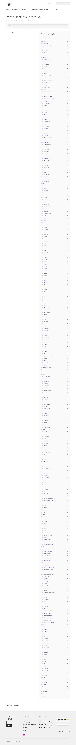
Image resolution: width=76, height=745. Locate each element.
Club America (46, 436)
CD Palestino (46, 133)
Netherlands (46, 307)
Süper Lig (44, 679)
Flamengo (46, 68)
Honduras (46, 282)
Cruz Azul (46, 441)
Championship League (46, 142)
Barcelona (46, 383)
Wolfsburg (46, 128)
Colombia (46, 250)
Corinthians (46, 64)
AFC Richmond (45, 43)
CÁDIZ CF (46, 388)
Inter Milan (46, 654)
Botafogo (46, 61)
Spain (45, 342)
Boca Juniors (46, 48)
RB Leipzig (46, 119)
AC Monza (44, 41)
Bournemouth (47, 588)
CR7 (43, 183)
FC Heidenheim (47, 103)
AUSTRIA (46, 234)
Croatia (45, 254)
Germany (46, 271)
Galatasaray (46, 211)
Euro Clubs (44, 197)
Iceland (45, 287)
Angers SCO (46, 475)
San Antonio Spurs (47, 571)
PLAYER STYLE (45, 578)
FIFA (43, 222)
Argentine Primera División (47, 45)
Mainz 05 (46, 117)
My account (50, 3)
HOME (7, 9)
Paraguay (46, 316)
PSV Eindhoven (47, 215)
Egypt (45, 261)
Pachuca (45, 447)
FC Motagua (44, 220)
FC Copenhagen (45, 218)
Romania (46, 326)
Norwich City (46, 160)
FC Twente (46, 190)
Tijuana (45, 457)
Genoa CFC (46, 652)
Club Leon (46, 438)
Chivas (45, 434)
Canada (45, 243)
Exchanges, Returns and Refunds (29, 724)
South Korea (46, 339)
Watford (45, 172)
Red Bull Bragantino (48, 80)
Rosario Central (47, 55)
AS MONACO (46, 477)
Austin (45, 521)
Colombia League (46, 176)
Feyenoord (46, 192)
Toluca (45, 459)
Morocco (46, 305)
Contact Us (25, 730)
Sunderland (46, 167)
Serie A (43, 634)
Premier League (45, 581)
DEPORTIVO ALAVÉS (48, 390)
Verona (45, 675)
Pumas (45, 450)
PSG (45, 505)
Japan (45, 298)
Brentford (46, 590)
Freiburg (45, 112)
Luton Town (44, 512)
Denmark (46, 257)
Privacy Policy (25, 728)
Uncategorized (45, 693)
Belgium (45, 236)
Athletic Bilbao (47, 376)
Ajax (45, 188)
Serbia (45, 335)
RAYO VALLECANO (47, 404)
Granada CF (46, 399)
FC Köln (45, 105)
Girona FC (46, 397)
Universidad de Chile (48, 137)
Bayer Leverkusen (47, 91)
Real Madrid (46, 415)
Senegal (45, 333)
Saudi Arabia (46, 328)
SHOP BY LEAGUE (14, 9)
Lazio (45, 659)
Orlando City (46, 537)
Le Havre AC (46, 484)
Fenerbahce (46, 208)
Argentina (46, 229)
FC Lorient (46, 482)
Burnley (45, 594)
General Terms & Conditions (28, 722)
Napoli (45, 663)
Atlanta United (47, 519)
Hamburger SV (47, 114)
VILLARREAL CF (47, 427)
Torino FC (46, 670)
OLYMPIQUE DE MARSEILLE (49, 498)
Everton (45, 601)
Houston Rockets (47, 560)
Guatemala (46, 277)
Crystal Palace (47, 599)
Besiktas (46, 682)
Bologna (46, 643)
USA (45, 360)
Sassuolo (46, 668)
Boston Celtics (47, 549)
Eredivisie (44, 186)
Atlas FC (45, 431)
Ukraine (45, 353)
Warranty (25, 727)
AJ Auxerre (46, 473)
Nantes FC (46, 493)
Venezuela (46, 362)
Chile (45, 245)
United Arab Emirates (48, 356)
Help (24, 725)
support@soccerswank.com (45, 725)
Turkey (45, 351)
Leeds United (46, 153)
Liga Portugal (45, 461)
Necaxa (45, 445)
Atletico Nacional (47, 179)
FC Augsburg (46, 101)
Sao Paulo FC (46, 84)
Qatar (45, 323)
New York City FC (47, 532)
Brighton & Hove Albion (49, 592)
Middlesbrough (47, 158)
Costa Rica (46, 252)
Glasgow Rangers (47, 213)
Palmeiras (46, 78)
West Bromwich (47, 174)
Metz (45, 491)
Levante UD (46, 402)
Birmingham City (47, 144)
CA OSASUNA (46, 385)
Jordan (45, 300)
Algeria (45, 227)
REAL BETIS (46, 413)
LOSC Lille (46, 489)
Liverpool (46, 606)
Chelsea (45, 597)
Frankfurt (46, 110)
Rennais (45, 507)
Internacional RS (47, 75)
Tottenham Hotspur (48, 617)
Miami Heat (46, 565)
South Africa (46, 337)
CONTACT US (34, 9)
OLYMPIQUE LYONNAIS (48, 500)
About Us (25, 721)
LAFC (45, 530)
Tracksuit (44, 684)
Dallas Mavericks (47, 553)
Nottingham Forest (48, 615)
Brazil (45, 238)
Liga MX (44, 429)
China (45, 248)
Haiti (45, 280)
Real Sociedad (47, 418)
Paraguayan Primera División (48, 574)
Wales (45, 365)
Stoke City (46, 165)
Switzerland (46, 346)
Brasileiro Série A (45, 57)
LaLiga (43, 374)
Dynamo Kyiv (46, 204)
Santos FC (46, 82)
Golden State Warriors (48, 558)
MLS (43, 516)
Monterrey (46, 443)
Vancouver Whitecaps (48, 544)
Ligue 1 (43, 470)
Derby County (46, 149)
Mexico (45, 303)
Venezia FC (46, 673)
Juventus (46, 656)
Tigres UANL (46, 454)
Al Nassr (45, 631)
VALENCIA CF (46, 424)
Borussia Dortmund (48, 96)
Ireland (45, 289)
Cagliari (45, 645)
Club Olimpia (46, 576)
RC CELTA (46, 406)
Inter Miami (46, 526)
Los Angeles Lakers (48, 562)
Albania (45, 225)
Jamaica (45, 296)
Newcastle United (47, 613)
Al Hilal (45, 629)
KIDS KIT (44, 372)
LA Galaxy (46, 528)
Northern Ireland (47, 312)
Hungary (45, 284)
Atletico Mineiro (47, 59)
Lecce (45, 661)
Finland (45, 266)
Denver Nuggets (47, 555)
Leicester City (47, 156)
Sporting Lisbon (47, 468)
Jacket (43, 369)
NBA (43, 546)
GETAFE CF (46, 395)
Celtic (45, 202)
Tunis (45, 689)
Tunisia (45, 349)
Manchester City (47, 608)
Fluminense (46, 71)
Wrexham (44, 696)
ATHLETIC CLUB (47, 379)
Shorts (43, 677)
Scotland (46, 330)
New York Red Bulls (48, 535)
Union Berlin (46, 124)
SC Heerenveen (47, 195)
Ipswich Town (47, 151)
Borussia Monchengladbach (49, 98)
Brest (45, 480)
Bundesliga (44, 89)
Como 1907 (46, 647)
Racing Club (46, 50)
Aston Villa (46, 585)
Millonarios (46, 181)
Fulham (45, 604)
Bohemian (46, 199)
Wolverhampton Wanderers (49, 622)
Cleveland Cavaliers (48, 551)
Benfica (45, 463)
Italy (45, 291)
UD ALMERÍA (46, 422)
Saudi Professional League (47, 627)
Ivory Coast (46, 294)
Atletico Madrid (47, 381)
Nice (45, 496)
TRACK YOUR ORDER (43, 9)
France (45, 268)
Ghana (45, 273)
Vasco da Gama (47, 87)
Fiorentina (46, 650)
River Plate (46, 52)
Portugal (46, 321)
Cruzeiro (45, 66)
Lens (45, 486)
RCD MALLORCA (47, 411)
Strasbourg (46, 509)
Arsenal (45, 583)
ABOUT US (24, 9)
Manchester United (48, 611)
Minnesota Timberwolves (49, 567)
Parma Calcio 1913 (47, 666)
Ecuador (45, 259)
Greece (45, 275)
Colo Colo (46, 135)
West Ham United (47, 620)
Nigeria (45, 310)
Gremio (45, 73)
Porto (45, 466)
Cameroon (46, 241)
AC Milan (46, 636)
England (45, 264)
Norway (45, 314)
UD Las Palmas (45, 691)
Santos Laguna (47, 452)
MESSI (43, 514)
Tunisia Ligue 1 (45, 686)
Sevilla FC (46, 420)
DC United (46, 523)
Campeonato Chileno (46, 130)
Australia (46, 231)
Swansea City (46, 169)
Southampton (47, 163)
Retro (43, 624)
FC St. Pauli (46, 107)
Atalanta (46, 640)
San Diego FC (46, 542)
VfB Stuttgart (47, 126)
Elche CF (45, 392)
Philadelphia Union (48, 539)
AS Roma (46, 638)
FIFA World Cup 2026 (46, 367)
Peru (45, 319)
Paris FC (45, 503)
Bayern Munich (47, 94)
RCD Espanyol (47, 408)
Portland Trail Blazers (48, 569)
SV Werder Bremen (47, 121)
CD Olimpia (44, 140)
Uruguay (45, 358)
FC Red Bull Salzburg (48, 206)
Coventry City (46, 147)
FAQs (29, 9)
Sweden (45, 344)
